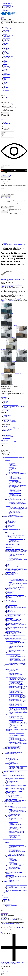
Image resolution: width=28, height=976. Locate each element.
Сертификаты (6, 409)
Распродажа (6, 899)
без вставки (3, 300)
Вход (4, 122)
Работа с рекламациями (9, 420)
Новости (5, 401)
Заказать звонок (4, 112)
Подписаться (4, 397)
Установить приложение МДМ (8, 441)
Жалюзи (5, 773)
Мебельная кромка (8, 600)
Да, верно (3, 21)
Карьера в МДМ (7, 407)
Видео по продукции (8, 429)
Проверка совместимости (9, 421)
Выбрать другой (10, 21)
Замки (4, 772)
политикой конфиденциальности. (9, 923)
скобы (19, 299)
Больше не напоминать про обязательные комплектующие (12, 963)
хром (11, 300)
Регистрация (6, 123)
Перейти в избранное (6, 972)
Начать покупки (4, 913)
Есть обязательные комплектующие (9, 285)
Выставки (5, 410)
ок (1, 932)
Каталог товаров (5, 15)
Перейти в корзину (5, 962)
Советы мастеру (7, 5)
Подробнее (17, 927)
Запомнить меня (6, 165)
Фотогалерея (6, 430)
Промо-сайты (6, 438)
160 (4, 301)
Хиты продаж (6, 900)
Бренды (2, 895)
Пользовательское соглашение (10, 405)
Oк (18, 923)
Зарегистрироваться (5, 197)
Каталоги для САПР (8, 6)
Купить (20, 285)
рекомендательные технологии (8, 919)
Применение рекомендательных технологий (14, 406)
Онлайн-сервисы (7, 3)
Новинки (5, 897)
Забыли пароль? (4, 176)
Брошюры (5, 426)
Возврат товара (7, 419)
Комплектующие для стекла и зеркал (12, 801)
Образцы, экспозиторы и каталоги (11, 892)
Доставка (5, 8)
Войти (2, 133)
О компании (6, 403)
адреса (2, 18)
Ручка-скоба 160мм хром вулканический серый (12, 279)
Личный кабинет (5, 914)
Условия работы (7, 7)
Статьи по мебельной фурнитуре (11, 427)
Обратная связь (4, 440)
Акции (5, 402)
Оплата (5, 417)
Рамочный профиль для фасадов (11, 771)
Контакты (5, 10)
